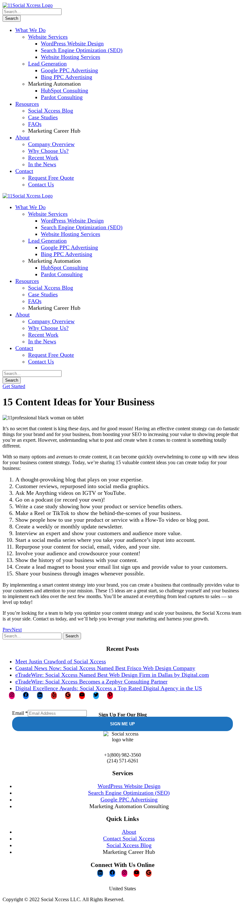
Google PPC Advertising (69, 70)
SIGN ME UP (122, 724)
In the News (42, 164)
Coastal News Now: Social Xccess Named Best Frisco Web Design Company (105, 668)
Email (20, 713)
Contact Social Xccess (129, 838)
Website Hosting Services (70, 57)
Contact (24, 171)
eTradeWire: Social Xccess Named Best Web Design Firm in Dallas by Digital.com (112, 675)
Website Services (48, 37)
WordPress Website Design (72, 43)
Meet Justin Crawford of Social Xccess (60, 661)
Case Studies (43, 117)
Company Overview (51, 144)
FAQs (34, 124)
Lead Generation (47, 63)
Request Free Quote (51, 178)
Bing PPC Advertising (66, 77)
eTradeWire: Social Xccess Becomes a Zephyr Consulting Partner (91, 681)
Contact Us (41, 184)
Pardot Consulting (62, 97)
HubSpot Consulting (64, 90)
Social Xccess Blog (50, 110)
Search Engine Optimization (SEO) (81, 50)
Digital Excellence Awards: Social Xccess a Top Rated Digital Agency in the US (108, 688)
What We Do (30, 30)
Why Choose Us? (48, 151)
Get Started (14, 386)
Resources (27, 104)
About (22, 137)
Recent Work (43, 157)
